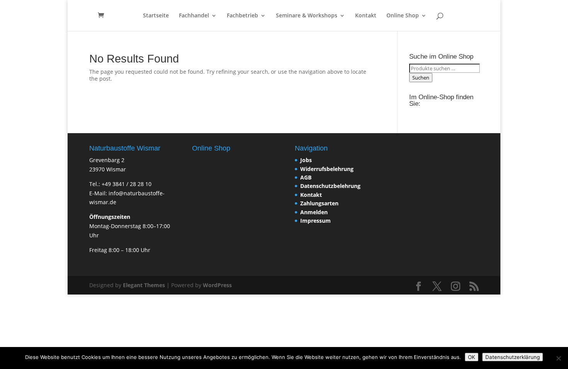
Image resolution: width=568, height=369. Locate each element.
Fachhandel (194, 16)
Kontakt (365, 16)
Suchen (420, 77)
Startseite (156, 16)
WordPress (217, 285)
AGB (305, 177)
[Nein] (558, 358)
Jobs (306, 160)
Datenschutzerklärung (512, 357)
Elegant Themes (144, 285)
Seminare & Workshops (306, 16)
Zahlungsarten (319, 203)
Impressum (315, 220)
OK (471, 357)
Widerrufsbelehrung (327, 169)
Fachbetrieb (242, 16)
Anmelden (314, 212)
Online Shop (402, 16)
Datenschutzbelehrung (330, 186)
